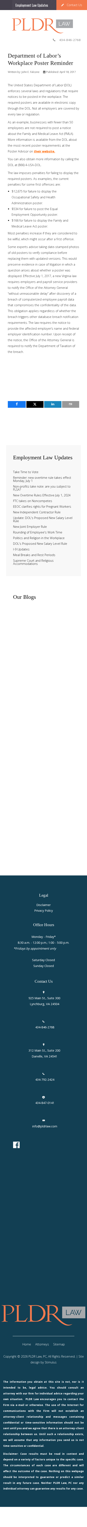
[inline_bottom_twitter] (35, 404)
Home (26, 1344)
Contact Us (74, 5)
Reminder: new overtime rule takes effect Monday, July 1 (42, 479)
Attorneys (42, 1344)
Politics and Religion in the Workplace (39, 538)
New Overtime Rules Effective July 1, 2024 (42, 495)
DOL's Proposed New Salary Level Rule (40, 544)
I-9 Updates (21, 549)
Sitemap (59, 1344)
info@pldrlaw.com (44, 1126)
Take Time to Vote (25, 472)
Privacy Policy (43, 911)
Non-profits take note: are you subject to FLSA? (42, 488)
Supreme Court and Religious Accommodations (33, 562)
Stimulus (51, 1362)
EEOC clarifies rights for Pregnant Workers (42, 507)
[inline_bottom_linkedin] (52, 404)
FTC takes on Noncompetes (32, 501)
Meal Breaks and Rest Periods (34, 555)
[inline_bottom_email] (70, 404)
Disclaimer (43, 905)
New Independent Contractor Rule (37, 512)
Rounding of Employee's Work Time (37, 532)
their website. (44, 151)
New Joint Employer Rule (30, 527)
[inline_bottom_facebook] (17, 404)
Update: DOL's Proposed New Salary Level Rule (42, 519)
